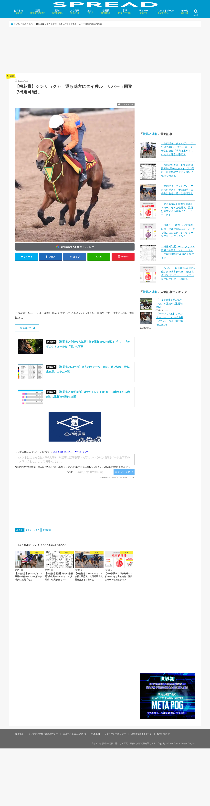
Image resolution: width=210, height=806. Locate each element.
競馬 (37, 11)
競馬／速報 (150, 134)
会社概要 (19, 734)
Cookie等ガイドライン (141, 734)
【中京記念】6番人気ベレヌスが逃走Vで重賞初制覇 (169, 303)
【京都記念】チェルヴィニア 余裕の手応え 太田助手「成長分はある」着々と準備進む (178, 190)
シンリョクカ (34, 530)
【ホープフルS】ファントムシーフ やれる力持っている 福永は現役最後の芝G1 (169, 319)
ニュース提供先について (74, 734)
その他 (184, 11)
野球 (57, 11)
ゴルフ (90, 11)
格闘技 (106, 11)
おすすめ (18, 11)
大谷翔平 (74, 11)
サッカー (143, 11)
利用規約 (95, 734)
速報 (20, 530)
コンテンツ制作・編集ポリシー (43, 734)
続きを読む (26, 328)
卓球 (125, 11)
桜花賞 (48, 530)
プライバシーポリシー (115, 734)
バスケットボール (164, 11)
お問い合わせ (163, 734)
